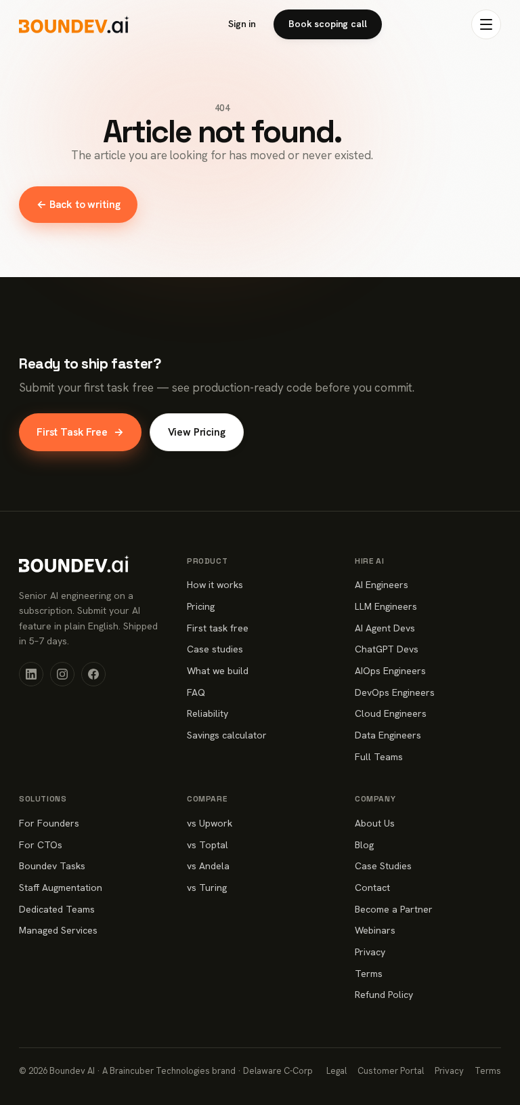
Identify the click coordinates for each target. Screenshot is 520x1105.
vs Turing (207, 887)
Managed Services (58, 930)
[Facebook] (93, 674)
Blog (364, 845)
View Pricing (196, 432)
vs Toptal (207, 845)
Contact (372, 887)
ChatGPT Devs (386, 649)
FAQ (196, 692)
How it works (215, 585)
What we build (217, 671)
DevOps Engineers (395, 692)
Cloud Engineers (391, 713)
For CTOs (40, 845)
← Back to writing (78, 204)
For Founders (49, 823)
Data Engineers (388, 735)
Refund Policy (384, 994)
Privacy (370, 952)
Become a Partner (394, 909)
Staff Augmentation (60, 887)
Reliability (207, 713)
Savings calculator (227, 735)
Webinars (375, 930)
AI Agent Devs (385, 628)
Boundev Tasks (52, 866)
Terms (369, 973)
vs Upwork (209, 823)
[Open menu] (486, 24)
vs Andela (208, 866)
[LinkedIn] (31, 674)
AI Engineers (381, 585)
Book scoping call (327, 24)
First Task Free (80, 432)
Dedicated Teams (57, 909)
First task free (217, 628)
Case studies (215, 649)
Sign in (242, 24)
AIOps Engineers (390, 671)
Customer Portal (391, 1071)
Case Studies (383, 866)
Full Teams (379, 757)
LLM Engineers (386, 606)
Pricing (201, 606)
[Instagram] (62, 674)
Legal (336, 1071)
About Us (375, 823)
